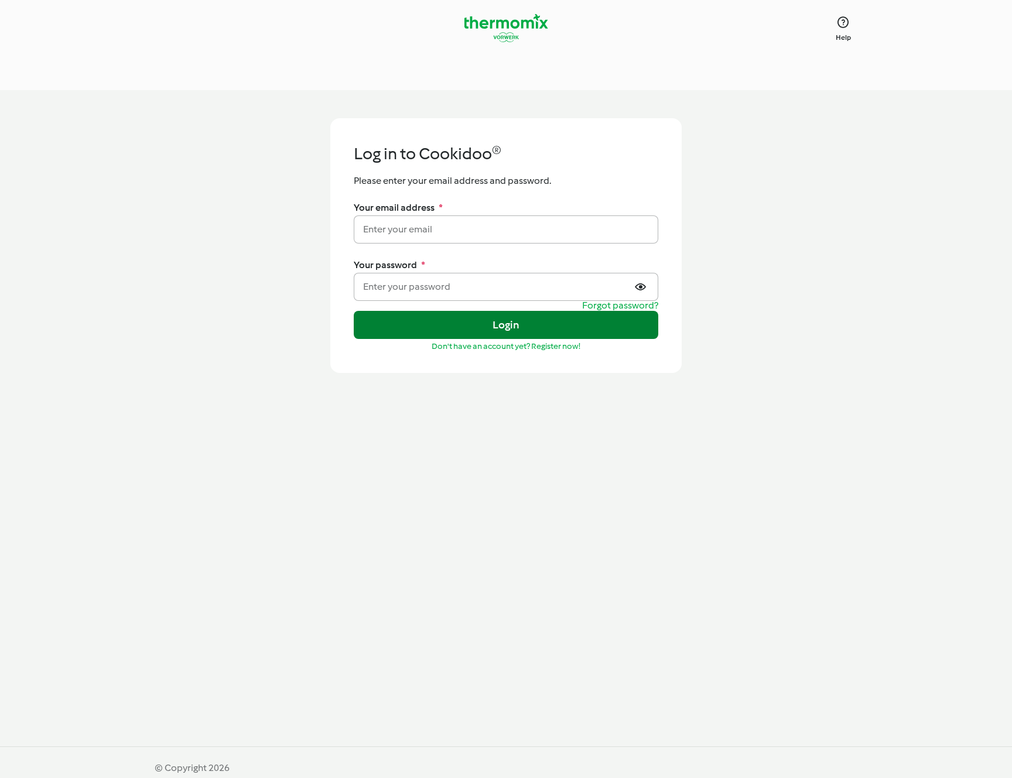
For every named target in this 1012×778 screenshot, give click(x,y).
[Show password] (642, 287)
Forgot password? (620, 306)
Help (844, 37)
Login (506, 324)
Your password (389, 264)
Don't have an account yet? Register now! (506, 346)
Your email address (398, 207)
